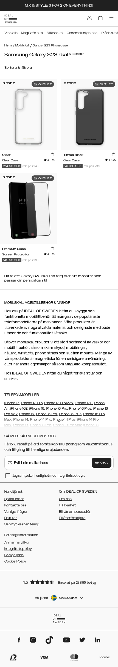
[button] (59, 582)
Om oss (65, 499)
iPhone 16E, (19, 408)
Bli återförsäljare (72, 518)
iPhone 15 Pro (46, 414)
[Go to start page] (10, 19)
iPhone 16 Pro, (57, 408)
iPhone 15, (27, 414)
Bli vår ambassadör (74, 512)
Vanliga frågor (15, 512)
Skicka (101, 462)
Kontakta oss (15, 505)
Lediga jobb (14, 555)
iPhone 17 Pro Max (58, 403)
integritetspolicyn (70, 475)
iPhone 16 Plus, (80, 408)
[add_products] (52, 154)
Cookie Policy (15, 561)
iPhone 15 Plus (70, 414)
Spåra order (14, 499)
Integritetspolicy (18, 549)
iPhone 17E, (84, 403)
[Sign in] (89, 17)
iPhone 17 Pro (32, 403)
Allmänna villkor (16, 542)
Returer (10, 518)
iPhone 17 (11, 403)
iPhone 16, (37, 408)
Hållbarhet (67, 505)
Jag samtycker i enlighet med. (48, 475)
